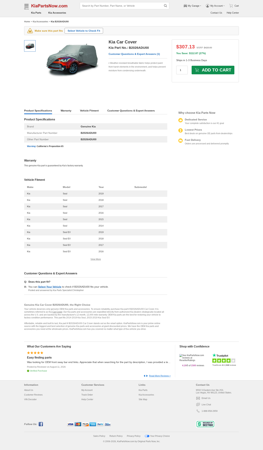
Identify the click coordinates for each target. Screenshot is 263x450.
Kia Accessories (57, 12)
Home (27, 21)
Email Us (206, 398)
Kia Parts (36, 12)
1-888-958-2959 (210, 411)
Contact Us (216, 12)
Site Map (143, 399)
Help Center (233, 12)
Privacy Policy (133, 436)
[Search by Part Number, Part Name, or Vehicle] (165, 6)
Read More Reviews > (160, 376)
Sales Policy (99, 436)
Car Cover (57, 312)
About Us (28, 390)
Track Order (87, 395)
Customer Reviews (33, 395)
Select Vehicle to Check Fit (84, 30)
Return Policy (116, 436)
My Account (86, 390)
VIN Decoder (30, 399)
